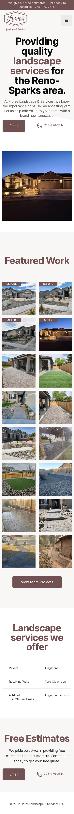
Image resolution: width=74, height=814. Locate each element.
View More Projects (37, 582)
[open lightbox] (18, 298)
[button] (66, 20)
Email (13, 126)
